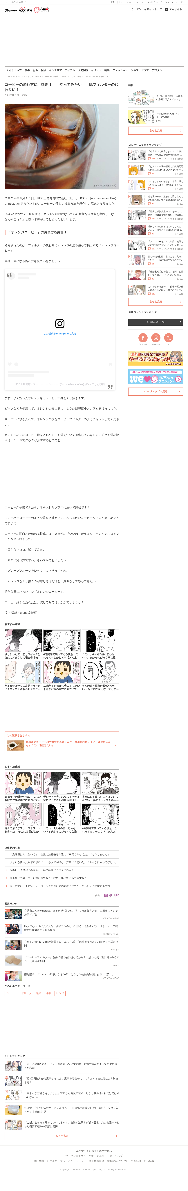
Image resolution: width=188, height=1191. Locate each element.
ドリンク (26, 993)
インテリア (55, 70)
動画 (38, 993)
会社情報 (39, 1160)
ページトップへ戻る (155, 391)
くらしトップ (14, 70)
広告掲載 (149, 1160)
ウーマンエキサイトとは (79, 1155)
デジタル (157, 70)
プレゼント (164, 2)
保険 (43, 70)
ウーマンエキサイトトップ (146, 9)
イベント (96, 70)
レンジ (60, 993)
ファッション (120, 70)
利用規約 (52, 1160)
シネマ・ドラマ (140, 70)
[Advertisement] (94, 40)
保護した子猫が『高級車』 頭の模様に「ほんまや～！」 (43, 870)
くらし (121, 2)
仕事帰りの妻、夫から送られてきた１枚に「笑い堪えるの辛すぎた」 (49, 878)
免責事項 (136, 1160)
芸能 (107, 70)
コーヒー (11, 993)
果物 (48, 993)
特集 (130, 85)
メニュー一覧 (176, 2)
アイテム (70, 70)
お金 (35, 70)
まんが (148, 2)
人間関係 (83, 70)
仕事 (27, 70)
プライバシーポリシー (73, 1160)
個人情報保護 (96, 1160)
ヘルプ (119, 1155)
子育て (113, 2)
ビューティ (139, 2)
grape (25, 95)
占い (156, 2)
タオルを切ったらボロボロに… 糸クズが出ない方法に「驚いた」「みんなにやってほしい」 (64, 862)
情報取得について (117, 1160)
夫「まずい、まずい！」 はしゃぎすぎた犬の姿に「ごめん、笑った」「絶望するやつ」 (61, 885)
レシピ (129, 2)
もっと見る (61, 1135)
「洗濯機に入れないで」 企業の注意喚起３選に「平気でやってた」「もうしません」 (60, 854)
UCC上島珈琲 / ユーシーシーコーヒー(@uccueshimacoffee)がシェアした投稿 (60, 384)
